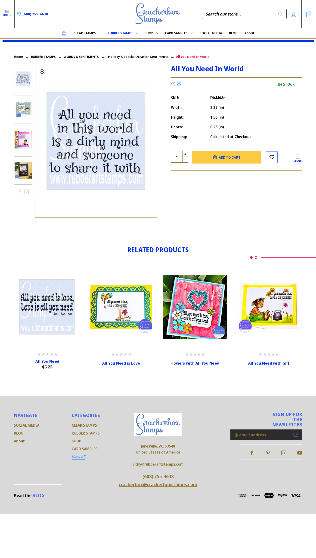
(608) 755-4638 (158, 476)
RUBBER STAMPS (120, 33)
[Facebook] (251, 453)
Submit (296, 434)
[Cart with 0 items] (309, 13)
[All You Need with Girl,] (268, 307)
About (249, 33)
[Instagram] (283, 453)
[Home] (64, 33)
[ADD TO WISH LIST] (272, 157)
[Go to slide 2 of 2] (256, 257)
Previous (20, 192)
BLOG (233, 33)
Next (26, 192)
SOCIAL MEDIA (211, 33)
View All (78, 456)
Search (280, 13)
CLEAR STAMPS (85, 33)
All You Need (47, 361)
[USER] (294, 14)
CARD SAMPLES (176, 33)
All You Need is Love (121, 363)
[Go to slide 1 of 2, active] (251, 257)
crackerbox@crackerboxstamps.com (158, 484)
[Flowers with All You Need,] (195, 307)
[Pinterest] (267, 453)
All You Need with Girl (268, 363)
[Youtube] (299, 453)
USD (6, 15)
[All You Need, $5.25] (47, 307)
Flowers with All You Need (194, 363)
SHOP (149, 33)
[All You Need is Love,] (121, 307)
